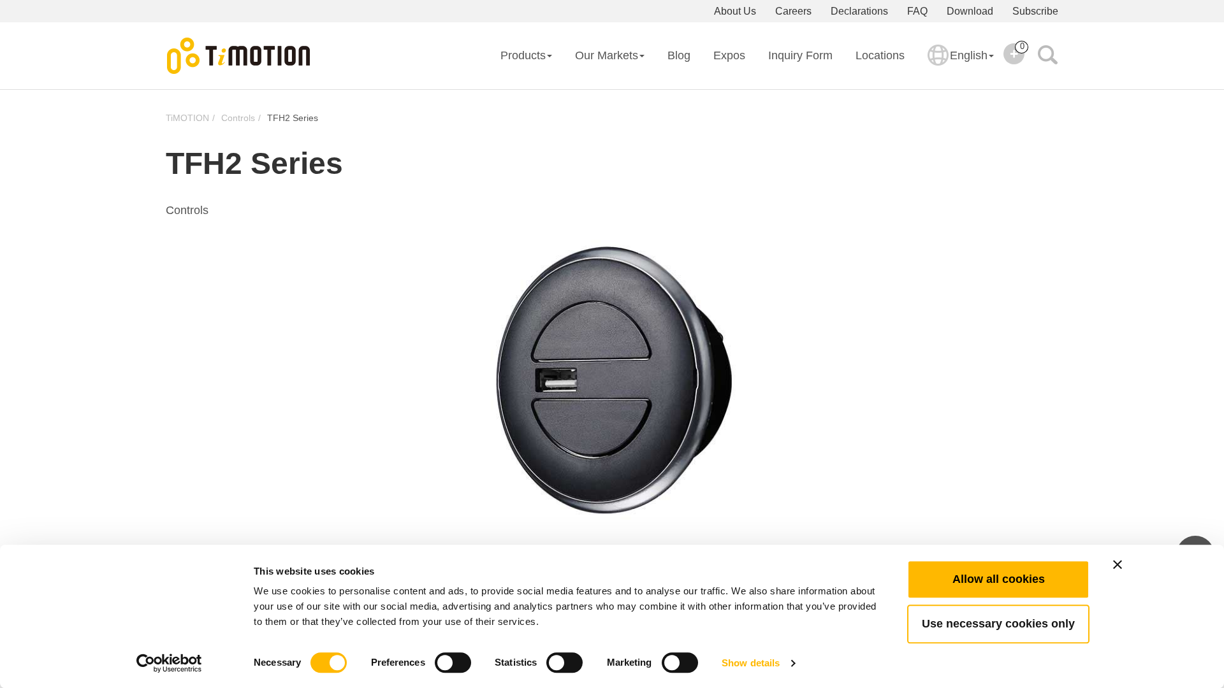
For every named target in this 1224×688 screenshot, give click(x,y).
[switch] (453, 662)
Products (523, 55)
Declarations (859, 11)
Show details (751, 662)
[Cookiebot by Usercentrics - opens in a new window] (169, 663)
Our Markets (606, 55)
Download (970, 11)
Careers (793, 11)
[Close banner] (1117, 564)
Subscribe (1035, 11)
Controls (238, 118)
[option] (612, 376)
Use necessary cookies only (998, 623)
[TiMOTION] (239, 56)
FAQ (917, 11)
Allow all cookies (998, 579)
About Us (735, 11)
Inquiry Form (800, 55)
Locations (880, 55)
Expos (729, 55)
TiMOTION (187, 118)
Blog (678, 55)
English (968, 55)
